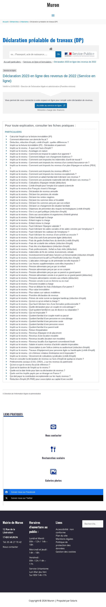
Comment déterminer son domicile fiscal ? (29, 139)
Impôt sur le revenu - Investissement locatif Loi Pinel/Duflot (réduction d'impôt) (45, 258)
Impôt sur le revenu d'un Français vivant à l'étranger (33, 188)
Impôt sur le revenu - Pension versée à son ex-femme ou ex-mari (39, 281)
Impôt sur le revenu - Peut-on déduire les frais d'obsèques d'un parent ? (42, 286)
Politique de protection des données (63, 545)
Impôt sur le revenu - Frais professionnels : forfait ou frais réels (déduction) (43, 249)
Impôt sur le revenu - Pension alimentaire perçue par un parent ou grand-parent (45, 272)
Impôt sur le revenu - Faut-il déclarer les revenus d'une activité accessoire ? (44, 235)
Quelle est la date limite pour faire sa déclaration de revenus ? (37, 370)
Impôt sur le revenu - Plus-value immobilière (29, 289)
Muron (53, 4)
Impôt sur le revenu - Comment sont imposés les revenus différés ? (40, 171)
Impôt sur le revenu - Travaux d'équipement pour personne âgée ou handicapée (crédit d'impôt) (52, 350)
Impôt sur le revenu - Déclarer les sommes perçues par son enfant (40, 203)
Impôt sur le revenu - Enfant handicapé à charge (31, 217)
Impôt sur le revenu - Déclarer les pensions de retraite (34, 194)
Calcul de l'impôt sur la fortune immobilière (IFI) (31, 136)
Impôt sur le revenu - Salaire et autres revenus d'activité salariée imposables (44, 344)
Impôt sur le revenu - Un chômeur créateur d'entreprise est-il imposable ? (42, 353)
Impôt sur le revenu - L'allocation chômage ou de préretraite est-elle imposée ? (45, 260)
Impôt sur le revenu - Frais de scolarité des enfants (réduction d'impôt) (41, 243)
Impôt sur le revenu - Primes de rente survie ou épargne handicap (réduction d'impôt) (48, 298)
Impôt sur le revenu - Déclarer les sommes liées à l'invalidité (37, 200)
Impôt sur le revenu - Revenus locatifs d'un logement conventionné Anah (42, 341)
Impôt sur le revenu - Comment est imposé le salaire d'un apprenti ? (40, 154)
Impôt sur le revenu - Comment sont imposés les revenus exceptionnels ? (43, 174)
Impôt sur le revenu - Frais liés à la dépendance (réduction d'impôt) (40, 246)
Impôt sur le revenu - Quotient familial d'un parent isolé (34, 327)
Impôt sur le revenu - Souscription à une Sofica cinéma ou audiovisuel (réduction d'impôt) (50, 347)
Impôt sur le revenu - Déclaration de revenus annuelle (34, 191)
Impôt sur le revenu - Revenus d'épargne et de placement (35, 333)
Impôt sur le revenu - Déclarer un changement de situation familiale (40, 206)
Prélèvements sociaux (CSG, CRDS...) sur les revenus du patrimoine (41, 362)
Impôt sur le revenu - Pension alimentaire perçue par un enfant (38, 266)
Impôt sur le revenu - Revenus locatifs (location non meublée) (37, 338)
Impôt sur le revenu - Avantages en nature (28, 151)
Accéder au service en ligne (50, 105)
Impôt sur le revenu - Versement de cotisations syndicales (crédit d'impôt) (43, 356)
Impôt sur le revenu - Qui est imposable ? (28, 312)
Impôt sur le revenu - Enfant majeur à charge (30, 220)
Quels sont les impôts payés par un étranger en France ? (35, 373)
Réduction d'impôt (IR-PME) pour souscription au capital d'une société (41, 379)
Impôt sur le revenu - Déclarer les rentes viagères (32, 197)
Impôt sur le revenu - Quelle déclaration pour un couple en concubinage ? (42, 307)
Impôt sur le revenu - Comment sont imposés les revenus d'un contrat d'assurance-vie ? (49, 162)
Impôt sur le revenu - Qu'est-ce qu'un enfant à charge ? (34, 301)
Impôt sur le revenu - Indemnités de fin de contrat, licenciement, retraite (42, 252)
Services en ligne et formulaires (37, 62)
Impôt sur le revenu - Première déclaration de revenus (34, 295)
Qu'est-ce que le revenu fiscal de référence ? (30, 364)
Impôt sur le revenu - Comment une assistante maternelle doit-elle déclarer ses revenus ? (50, 180)
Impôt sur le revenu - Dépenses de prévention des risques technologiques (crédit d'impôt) (50, 209)
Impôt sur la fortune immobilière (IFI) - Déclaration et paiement (37, 145)
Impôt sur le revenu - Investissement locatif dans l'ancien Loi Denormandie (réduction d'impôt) (52, 255)
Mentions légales (64, 538)
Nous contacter (53, 435)
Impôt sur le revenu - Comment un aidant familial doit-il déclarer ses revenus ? (45, 177)
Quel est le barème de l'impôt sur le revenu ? (30, 367)
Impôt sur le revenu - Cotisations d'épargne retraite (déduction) (38, 183)
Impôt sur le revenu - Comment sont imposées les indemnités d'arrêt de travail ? (46, 159)
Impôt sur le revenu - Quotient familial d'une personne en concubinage (41, 318)
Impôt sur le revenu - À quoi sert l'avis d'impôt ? (31, 148)
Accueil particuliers (12, 62)
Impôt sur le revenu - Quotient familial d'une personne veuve (37, 324)
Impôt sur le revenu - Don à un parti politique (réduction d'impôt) (38, 211)
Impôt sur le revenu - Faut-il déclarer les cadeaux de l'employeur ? (39, 232)
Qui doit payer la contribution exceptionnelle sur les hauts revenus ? (40, 376)
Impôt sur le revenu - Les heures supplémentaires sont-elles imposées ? (42, 263)
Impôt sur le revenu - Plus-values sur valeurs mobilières (35, 292)
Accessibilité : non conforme (65, 531)
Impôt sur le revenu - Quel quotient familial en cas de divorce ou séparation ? (44, 310)
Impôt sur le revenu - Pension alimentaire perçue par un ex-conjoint (40, 269)
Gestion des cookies (66, 551)
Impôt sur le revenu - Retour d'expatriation (28, 330)
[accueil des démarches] (51, 48)
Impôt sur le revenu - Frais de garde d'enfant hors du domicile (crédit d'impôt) (44, 240)
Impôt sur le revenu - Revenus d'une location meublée (34, 336)
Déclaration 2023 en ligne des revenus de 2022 (75, 62)
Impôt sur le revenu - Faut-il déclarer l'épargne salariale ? (35, 226)
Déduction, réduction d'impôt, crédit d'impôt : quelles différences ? (39, 142)
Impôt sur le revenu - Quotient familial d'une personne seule (36, 321)
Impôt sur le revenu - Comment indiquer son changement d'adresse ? (41, 157)
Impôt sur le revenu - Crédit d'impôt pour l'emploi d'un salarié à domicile (42, 185)
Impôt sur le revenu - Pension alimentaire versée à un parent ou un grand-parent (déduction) (51, 275)
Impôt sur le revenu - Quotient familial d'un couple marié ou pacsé (39, 315)
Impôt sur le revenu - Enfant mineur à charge (30, 223)
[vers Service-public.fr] (79, 54)
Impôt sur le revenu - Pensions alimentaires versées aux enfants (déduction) (44, 278)
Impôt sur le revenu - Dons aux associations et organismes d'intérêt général (44, 214)
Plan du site (61, 535)
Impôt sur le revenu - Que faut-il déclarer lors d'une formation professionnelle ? (45, 304)
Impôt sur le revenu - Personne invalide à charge (31, 284)
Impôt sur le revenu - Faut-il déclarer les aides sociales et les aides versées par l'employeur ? (52, 229)
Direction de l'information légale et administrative (22, 394)
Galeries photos (53, 480)
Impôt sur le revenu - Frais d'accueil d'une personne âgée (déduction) (41, 237)
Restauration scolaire (53, 458)
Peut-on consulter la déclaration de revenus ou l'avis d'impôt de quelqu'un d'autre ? (47, 359)
